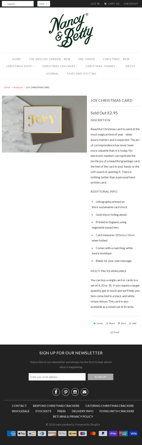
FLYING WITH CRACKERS (116, 411)
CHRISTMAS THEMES (100, 66)
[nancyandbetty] (71, 31)
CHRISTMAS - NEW (116, 59)
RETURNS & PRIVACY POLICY (73, 416)
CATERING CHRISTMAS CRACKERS (109, 405)
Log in (95, 3)
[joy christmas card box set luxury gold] (44, 124)
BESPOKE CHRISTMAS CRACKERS (56, 405)
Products (17, 87)
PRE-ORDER (86, 59)
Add (134, 323)
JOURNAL (52, 73)
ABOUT (131, 66)
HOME (16, 59)
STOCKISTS (43, 411)
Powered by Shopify (87, 424)
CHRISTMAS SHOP (19, 66)
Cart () (113, 3)
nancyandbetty (65, 424)
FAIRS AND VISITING (82, 73)
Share (112, 323)
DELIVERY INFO (82, 411)
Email (116, 332)
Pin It (123, 323)
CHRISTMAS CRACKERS (58, 66)
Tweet (100, 323)
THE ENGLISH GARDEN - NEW (49, 59)
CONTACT (19, 405)
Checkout (131, 3)
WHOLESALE (20, 411)
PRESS (61, 411)
